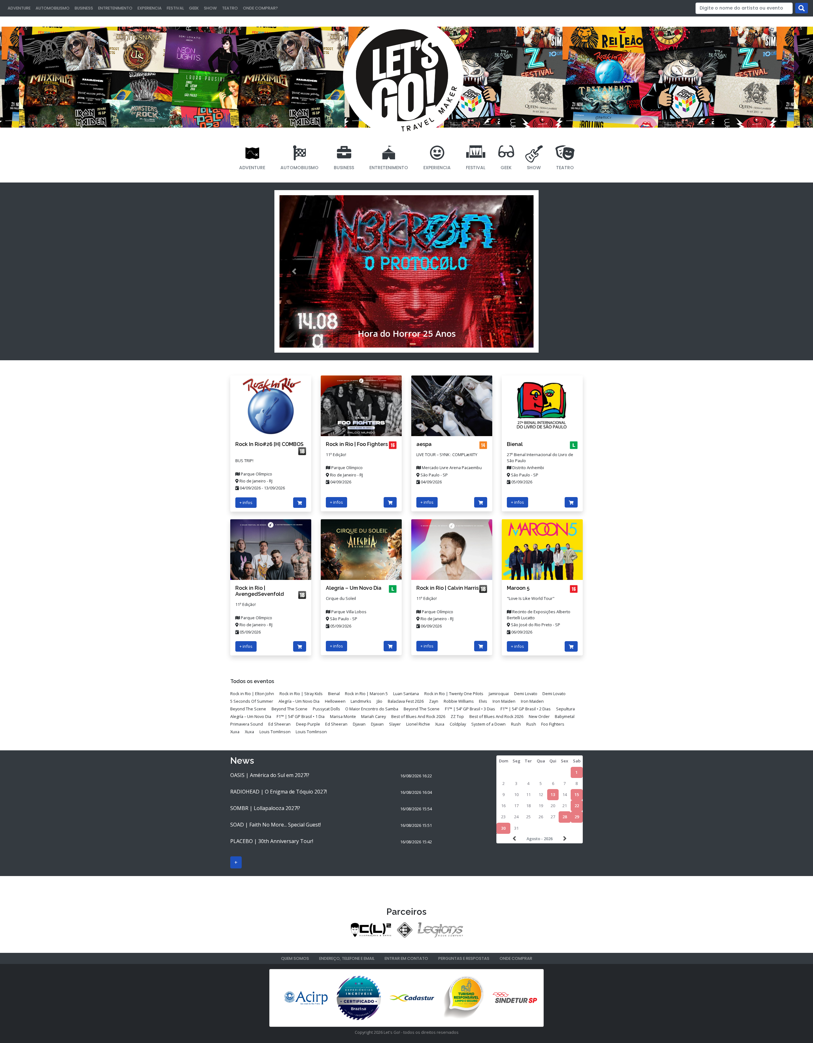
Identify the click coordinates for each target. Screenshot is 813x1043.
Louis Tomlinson (275, 731)
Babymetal (564, 716)
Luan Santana (406, 693)
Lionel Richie (418, 724)
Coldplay (458, 724)
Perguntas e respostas (463, 958)
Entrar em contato (406, 958)
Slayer (395, 724)
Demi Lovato (525, 693)
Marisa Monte (343, 716)
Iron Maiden (504, 701)
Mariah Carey (373, 716)
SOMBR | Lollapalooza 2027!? (265, 808)
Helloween (335, 701)
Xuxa (439, 724)
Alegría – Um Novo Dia (353, 588)
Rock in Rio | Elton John (252, 693)
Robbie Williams (459, 701)
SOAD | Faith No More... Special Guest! (275, 824)
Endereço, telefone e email (346, 958)
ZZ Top (457, 716)
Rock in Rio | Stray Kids (301, 693)
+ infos (245, 502)
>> (564, 838)
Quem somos (295, 958)
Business (84, 8)
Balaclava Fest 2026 (406, 701)
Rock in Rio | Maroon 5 (366, 693)
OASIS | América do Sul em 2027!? (269, 775)
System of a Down (488, 724)
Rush (516, 724)
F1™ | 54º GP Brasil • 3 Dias (470, 709)
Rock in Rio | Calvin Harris (447, 588)
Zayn (433, 701)
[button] (294, 271)
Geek (194, 8)
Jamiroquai (499, 693)
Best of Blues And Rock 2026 (418, 716)
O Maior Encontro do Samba (371, 709)
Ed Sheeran (279, 724)
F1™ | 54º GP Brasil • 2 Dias (526, 709)
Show (210, 8)
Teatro (230, 8)
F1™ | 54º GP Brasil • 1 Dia (301, 716)
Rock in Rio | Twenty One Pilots (453, 693)
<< (515, 838)
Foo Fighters (552, 724)
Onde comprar (516, 958)
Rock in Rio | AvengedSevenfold (259, 591)
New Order (539, 716)
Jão (379, 701)
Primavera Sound (246, 724)
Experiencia (150, 8)
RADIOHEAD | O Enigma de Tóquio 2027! (278, 791)
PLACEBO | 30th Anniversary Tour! (271, 841)
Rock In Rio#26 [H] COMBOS (269, 444)
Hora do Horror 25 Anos (407, 333)
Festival (175, 8)
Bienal (515, 444)
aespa (424, 444)
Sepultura (565, 709)
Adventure (19, 8)
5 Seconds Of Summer (251, 701)
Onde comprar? (260, 8)
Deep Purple (308, 724)
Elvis (483, 701)
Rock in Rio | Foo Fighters (357, 444)
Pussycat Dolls (326, 709)
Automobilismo (53, 8)
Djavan (359, 724)
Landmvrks (361, 701)
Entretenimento (115, 8)
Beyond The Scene (248, 709)
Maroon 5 (518, 588)
